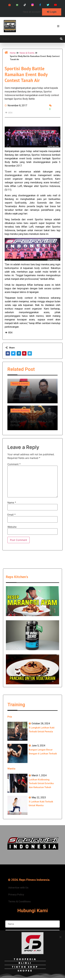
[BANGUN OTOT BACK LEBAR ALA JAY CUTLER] (32, 418)
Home (13, 52)
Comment (14, 464)
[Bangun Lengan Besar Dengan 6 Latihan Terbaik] (17, 753)
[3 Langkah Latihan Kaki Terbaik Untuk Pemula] (17, 731)
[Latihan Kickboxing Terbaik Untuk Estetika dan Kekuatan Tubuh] (17, 783)
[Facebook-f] (40, 5)
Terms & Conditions (19, 901)
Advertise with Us (18, 887)
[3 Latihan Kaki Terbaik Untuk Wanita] (17, 805)
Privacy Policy (16, 894)
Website (11, 527)
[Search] (61, 39)
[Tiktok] (24, 5)
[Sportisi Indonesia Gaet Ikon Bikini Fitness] (32, 391)
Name (11, 502)
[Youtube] (55, 5)
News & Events (27, 52)
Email (11, 514)
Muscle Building (20, 410)
